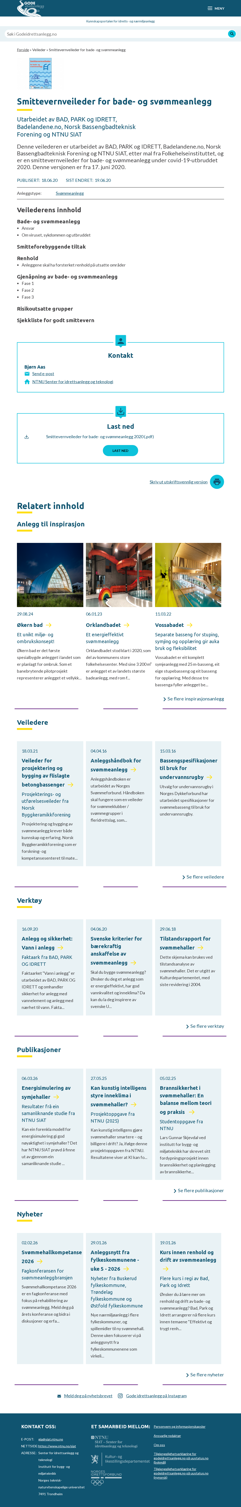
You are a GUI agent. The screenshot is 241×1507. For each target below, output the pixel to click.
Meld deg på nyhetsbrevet (88, 1395)
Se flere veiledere (205, 876)
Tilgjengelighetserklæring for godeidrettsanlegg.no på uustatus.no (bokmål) (181, 1458)
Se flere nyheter (207, 1374)
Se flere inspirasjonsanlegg (196, 698)
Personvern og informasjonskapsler (179, 1426)
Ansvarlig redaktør (167, 1436)
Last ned (120, 451)
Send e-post (43, 373)
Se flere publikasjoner (201, 1190)
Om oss (159, 1445)
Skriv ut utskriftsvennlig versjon (179, 481)
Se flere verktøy (207, 1026)
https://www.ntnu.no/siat (57, 1446)
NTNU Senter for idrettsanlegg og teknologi (72, 381)
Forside (23, 49)
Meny (219, 8)
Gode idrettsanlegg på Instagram (156, 1395)
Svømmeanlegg (70, 193)
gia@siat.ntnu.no (50, 1439)
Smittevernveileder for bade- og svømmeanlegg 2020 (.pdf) (100, 436)
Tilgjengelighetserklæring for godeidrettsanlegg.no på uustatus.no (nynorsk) (181, 1473)
